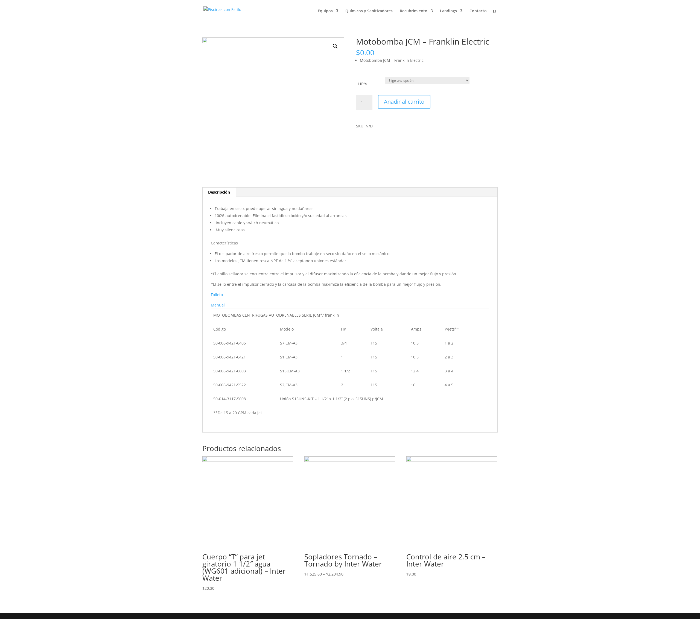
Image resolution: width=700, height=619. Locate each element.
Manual (218, 305)
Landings (448, 11)
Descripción (219, 192)
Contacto (478, 11)
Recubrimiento (413, 11)
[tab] (219, 192)
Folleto (217, 294)
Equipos (325, 11)
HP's (362, 83)
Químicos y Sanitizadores (369, 11)
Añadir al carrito (404, 101)
